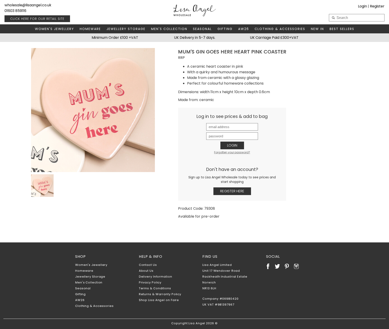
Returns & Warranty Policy (160, 294)
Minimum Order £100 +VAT (115, 37)
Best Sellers (342, 29)
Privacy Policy (150, 282)
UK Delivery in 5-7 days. (194, 37)
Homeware (90, 29)
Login (232, 145)
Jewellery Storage (125, 29)
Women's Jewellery (54, 29)
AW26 (243, 29)
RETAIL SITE (37, 18)
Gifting (225, 29)
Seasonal (202, 29)
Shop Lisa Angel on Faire (159, 300)
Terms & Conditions (155, 288)
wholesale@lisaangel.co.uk (28, 5)
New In (317, 29)
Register (377, 6)
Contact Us (148, 265)
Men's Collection (169, 29)
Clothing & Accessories (280, 29)
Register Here (232, 191)
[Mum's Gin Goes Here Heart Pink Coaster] (93, 110)
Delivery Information (155, 276)
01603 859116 (15, 10)
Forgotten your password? (232, 152)
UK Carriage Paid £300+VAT (274, 37)
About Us (146, 271)
